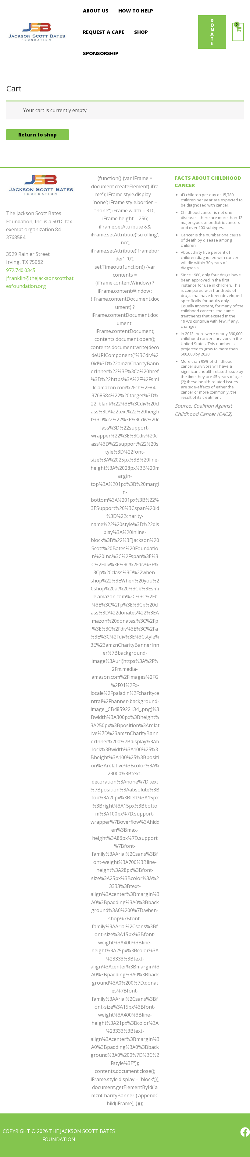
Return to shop (37, 134)
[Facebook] (245, 1132)
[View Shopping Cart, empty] (238, 32)
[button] (212, 32)
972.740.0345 (20, 270)
